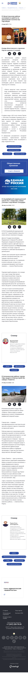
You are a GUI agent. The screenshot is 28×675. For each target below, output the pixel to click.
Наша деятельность (12, 7)
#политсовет (7, 153)
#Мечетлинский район (14, 146)
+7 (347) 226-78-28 (14, 624)
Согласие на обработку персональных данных (14, 659)
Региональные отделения (7, 613)
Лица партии (18, 610)
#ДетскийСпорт (19, 366)
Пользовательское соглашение (14, 653)
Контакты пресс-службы (7, 617)
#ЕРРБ (7, 366)
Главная (4, 7)
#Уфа (7, 560)
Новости (21, 7)
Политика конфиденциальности (14, 655)
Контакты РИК (19, 613)
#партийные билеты (14, 150)
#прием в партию (19, 153)
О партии (5, 610)
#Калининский (19, 560)
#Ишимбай (14, 370)
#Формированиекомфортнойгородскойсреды (15, 556)
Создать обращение (14, 171)
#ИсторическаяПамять (14, 564)
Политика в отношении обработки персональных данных (14, 657)
